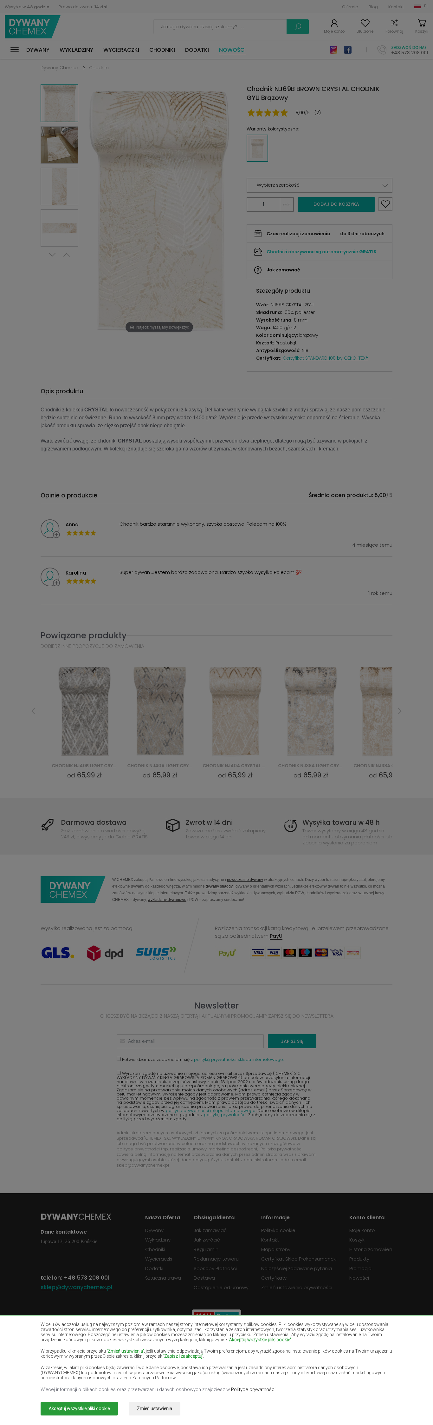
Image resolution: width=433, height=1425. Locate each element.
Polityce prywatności (253, 1389)
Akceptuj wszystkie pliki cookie (79, 1408)
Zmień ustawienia (154, 1408)
